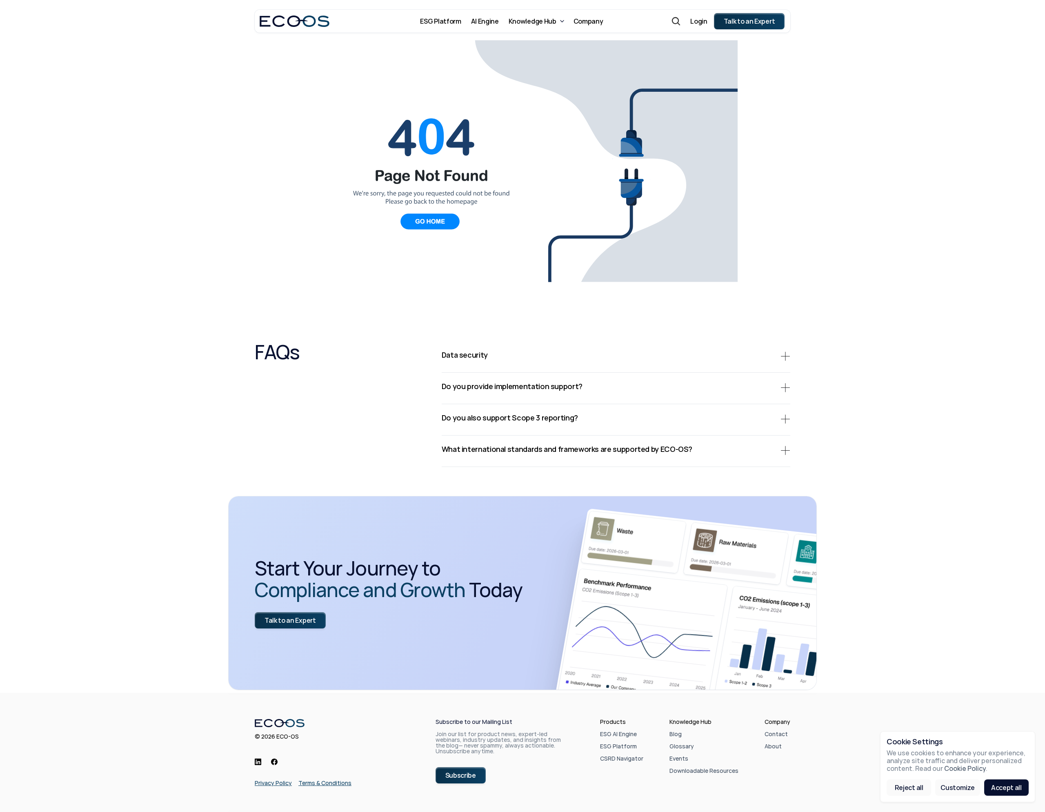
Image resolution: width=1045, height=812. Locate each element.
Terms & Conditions (324, 783)
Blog (675, 734)
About (773, 746)
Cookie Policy (965, 768)
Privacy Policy (273, 783)
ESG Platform (618, 746)
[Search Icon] (676, 21)
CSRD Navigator (621, 758)
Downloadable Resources (703, 770)
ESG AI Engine (618, 734)
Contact (776, 734)
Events (678, 758)
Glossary (681, 746)
